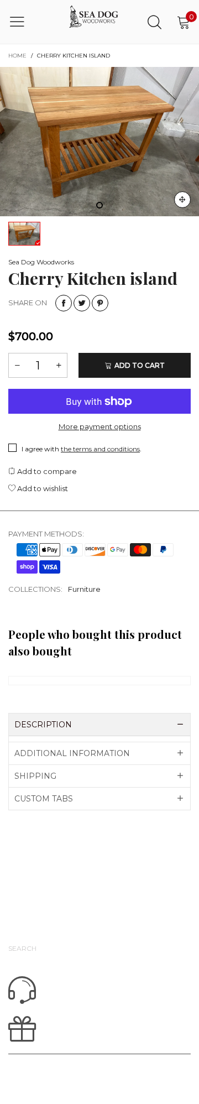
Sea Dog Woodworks (41, 262)
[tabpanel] (99, 141)
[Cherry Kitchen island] (99, 141)
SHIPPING (35, 776)
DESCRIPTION (43, 725)
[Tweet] (82, 303)
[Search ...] (154, 22)
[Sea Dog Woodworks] (94, 22)
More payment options (100, 426)
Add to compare (46, 471)
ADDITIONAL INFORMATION (72, 753)
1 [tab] (99, 205)
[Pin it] (100, 303)
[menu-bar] (24, 21)
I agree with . (82, 449)
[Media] (182, 199)
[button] (17, 365)
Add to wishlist (41, 488)
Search (22, 948)
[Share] (63, 303)
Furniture (84, 589)
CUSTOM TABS (43, 799)
